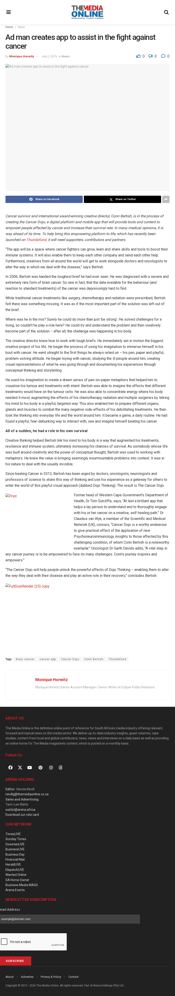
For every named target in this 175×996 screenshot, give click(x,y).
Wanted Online (15, 875)
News (21, 27)
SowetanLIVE (15, 844)
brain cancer (25, 659)
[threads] (60, 767)
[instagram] (51, 767)
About (9, 976)
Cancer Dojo (70, 659)
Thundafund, (36, 240)
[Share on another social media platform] (166, 199)
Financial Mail (15, 859)
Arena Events (15, 890)
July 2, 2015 (49, 56)
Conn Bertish (93, 659)
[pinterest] (40, 767)
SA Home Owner (17, 880)
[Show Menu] (8, 12)
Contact (73, 976)
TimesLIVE (13, 834)
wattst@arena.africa (20, 809)
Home (9, 27)
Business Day (15, 854)
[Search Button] (166, 12)
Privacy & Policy (51, 976)
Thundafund (117, 659)
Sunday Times (15, 839)
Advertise (27, 976)
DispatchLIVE (14, 870)
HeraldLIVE (13, 864)
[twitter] (20, 767)
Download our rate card (22, 814)
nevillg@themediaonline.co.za (27, 794)
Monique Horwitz (21, 56)
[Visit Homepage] (87, 12)
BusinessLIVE (15, 849)
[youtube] (29, 767)
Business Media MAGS (21, 885)
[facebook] (10, 767)
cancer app (48, 659)
